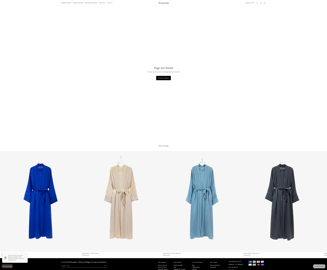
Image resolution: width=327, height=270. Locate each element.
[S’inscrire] (105, 266)
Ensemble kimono (163, 269)
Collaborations (196, 267)
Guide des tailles (178, 265)
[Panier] (264, 3)
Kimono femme (162, 267)
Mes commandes (214, 265)
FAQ (175, 267)
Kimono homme (162, 265)
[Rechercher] (257, 3)
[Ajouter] (78, 249)
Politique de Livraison (180, 269)
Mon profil (213, 267)
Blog (193, 265)
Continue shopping (163, 78)
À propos (194, 269)
